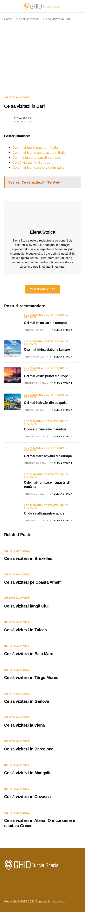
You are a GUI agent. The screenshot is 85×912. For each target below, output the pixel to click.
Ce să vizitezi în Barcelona (28, 749)
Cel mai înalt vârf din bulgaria (45, 403)
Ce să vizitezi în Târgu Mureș (31, 677)
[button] (5, 6)
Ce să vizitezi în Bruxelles (28, 558)
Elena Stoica (23, 118)
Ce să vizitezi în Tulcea (25, 630)
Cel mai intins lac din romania (45, 323)
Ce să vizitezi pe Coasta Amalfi (33, 582)
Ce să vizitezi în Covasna (27, 796)
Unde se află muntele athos (44, 513)
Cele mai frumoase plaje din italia (38, 167)
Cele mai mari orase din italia (35, 147)
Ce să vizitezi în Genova (31, 162)
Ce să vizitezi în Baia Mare (28, 653)
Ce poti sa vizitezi (27, 19)
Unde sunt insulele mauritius (45, 429)
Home (8, 19)
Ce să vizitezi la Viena (24, 725)
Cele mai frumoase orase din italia (39, 152)
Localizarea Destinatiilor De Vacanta (46, 316)
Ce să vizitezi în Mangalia (27, 773)
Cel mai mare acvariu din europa (48, 456)
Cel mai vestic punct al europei (46, 376)
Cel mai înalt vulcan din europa (36, 157)
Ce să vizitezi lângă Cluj (26, 606)
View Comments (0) (42, 289)
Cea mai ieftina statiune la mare (47, 349)
